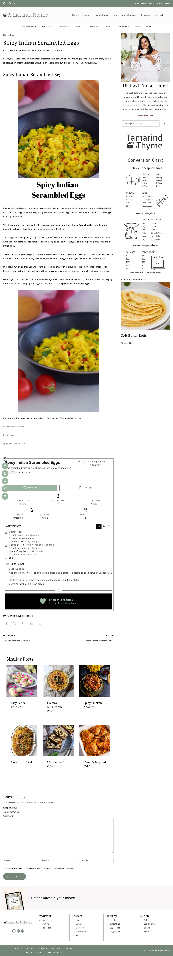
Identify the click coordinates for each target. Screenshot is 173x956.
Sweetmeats (82, 931)
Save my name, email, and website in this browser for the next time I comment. (40, 868)
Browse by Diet (29, 26)
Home (75, 14)
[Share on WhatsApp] (32, 623)
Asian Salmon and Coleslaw (16, 638)
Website (84, 860)
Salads (147, 920)
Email (45, 860)
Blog (12, 35)
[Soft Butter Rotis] (145, 306)
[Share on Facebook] (6, 623)
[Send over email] (40, 623)
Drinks (113, 920)
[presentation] (21, 680)
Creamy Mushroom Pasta (54, 707)
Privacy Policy (34, 952)
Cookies (80, 927)
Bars (78, 920)
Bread (137, 26)
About (86, 14)
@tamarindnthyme (67, 603)
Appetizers (124, 26)
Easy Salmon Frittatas (13, 426)
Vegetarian (115, 931)
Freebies (145, 14)
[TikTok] (15, 3)
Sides (148, 26)
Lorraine (10, 50)
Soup (146, 931)
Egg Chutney (9, 435)
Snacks (147, 927)
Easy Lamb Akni (21, 762)
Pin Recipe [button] (87, 487)
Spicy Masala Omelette (14, 443)
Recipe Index (101, 14)
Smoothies (115, 923)
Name (7, 860)
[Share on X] (15, 623)
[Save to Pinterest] (23, 623)
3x (109, 526)
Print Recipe (33, 487)
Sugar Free (115, 927)
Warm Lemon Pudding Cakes (100, 638)
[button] (10, 472)
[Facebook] (4, 3)
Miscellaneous (129, 14)
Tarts (78, 935)
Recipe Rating (9, 807)
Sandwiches (149, 923)
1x (99, 526)
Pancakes (46, 927)
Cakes (79, 923)
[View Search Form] (169, 15)
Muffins (45, 923)
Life (115, 14)
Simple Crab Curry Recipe (159, 3)
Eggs (44, 920)
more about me (145, 115)
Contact (159, 14)
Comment (8, 815)
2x (104, 526)
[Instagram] (9, 3)
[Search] (165, 123)
